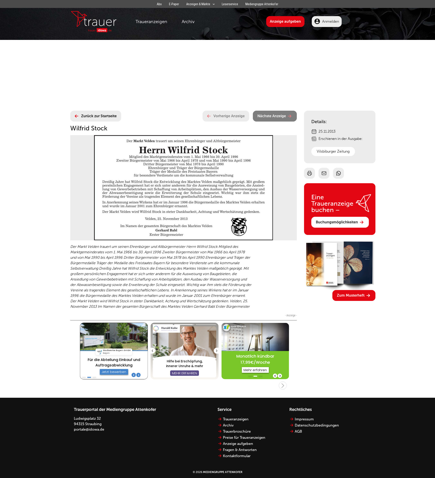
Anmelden (330, 21)
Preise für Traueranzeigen (244, 437)
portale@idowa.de (89, 429)
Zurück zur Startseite (99, 116)
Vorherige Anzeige (229, 116)
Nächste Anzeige (271, 116)
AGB (298, 431)
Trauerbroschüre (237, 431)
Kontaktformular (237, 456)
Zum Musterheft (351, 295)
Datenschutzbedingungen (317, 425)
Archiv (188, 21)
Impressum (304, 419)
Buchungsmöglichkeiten (337, 222)
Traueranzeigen (151, 21)
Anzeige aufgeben (285, 21)
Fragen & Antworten (240, 450)
